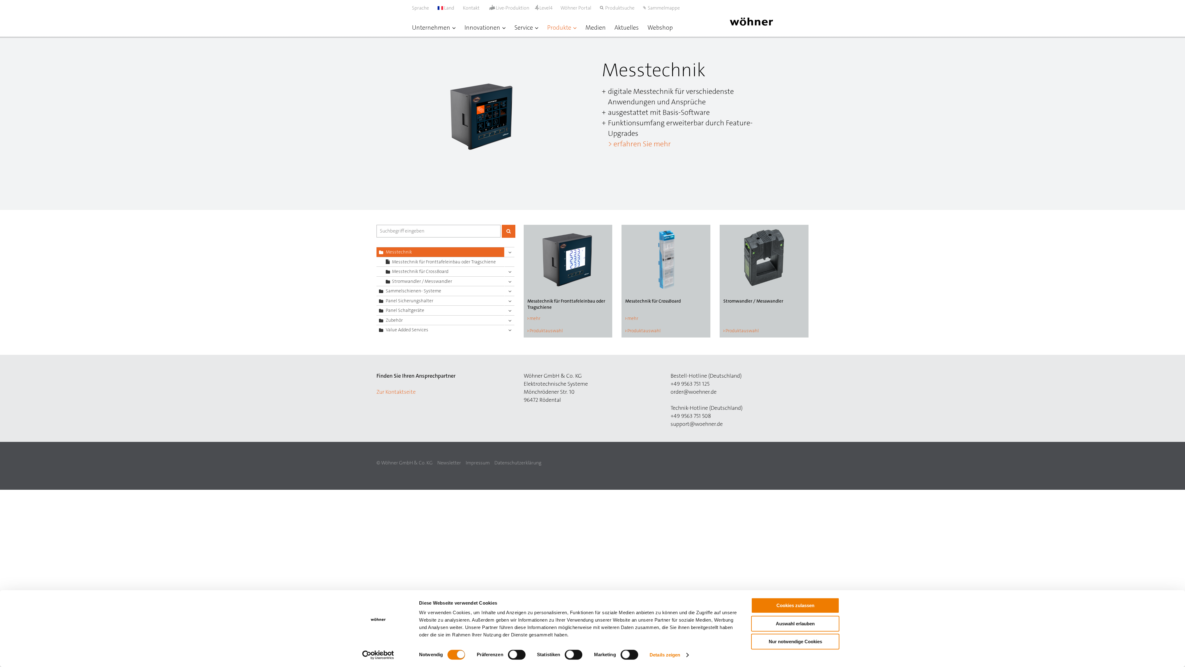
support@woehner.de (697, 424)
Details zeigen (665, 654)
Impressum (478, 462)
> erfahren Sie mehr (639, 144)
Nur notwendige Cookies (795, 641)
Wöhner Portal (575, 8)
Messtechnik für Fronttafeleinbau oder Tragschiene (444, 262)
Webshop (660, 27)
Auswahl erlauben (795, 623)
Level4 (546, 8)
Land (448, 8)
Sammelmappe (664, 8)
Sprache (420, 8)
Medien (595, 27)
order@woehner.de (694, 392)
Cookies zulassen (795, 605)
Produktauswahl (546, 331)
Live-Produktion (512, 8)
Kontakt (471, 8)
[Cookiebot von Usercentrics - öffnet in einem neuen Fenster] (378, 655)
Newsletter (449, 462)
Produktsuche (619, 8)
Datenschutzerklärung (517, 462)
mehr (535, 318)
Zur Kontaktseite (396, 392)
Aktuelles (626, 27)
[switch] (518, 656)
